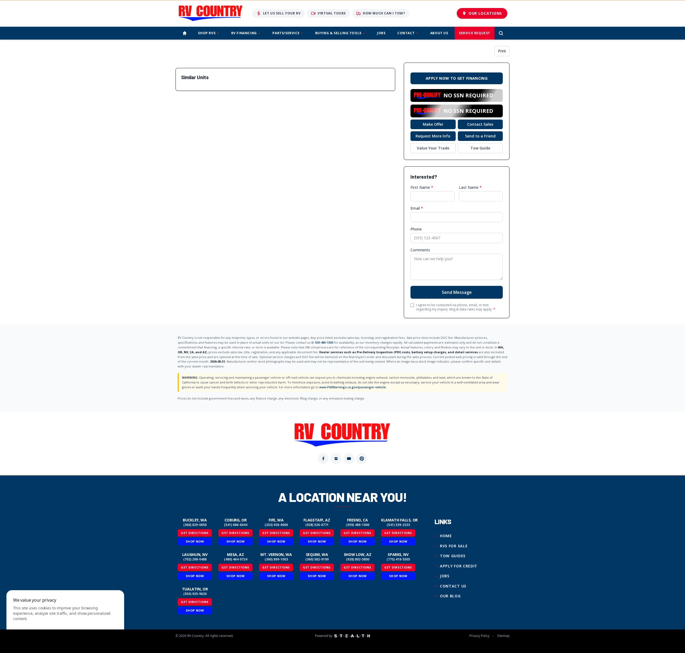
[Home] (185, 33)
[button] (456, 95)
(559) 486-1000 (357, 525)
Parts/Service (285, 33)
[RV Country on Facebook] (323, 458)
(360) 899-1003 (276, 559)
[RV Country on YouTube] (349, 458)
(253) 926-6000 (276, 525)
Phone (416, 229)
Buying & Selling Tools (338, 33)
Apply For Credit (458, 566)
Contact (405, 33)
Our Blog (450, 595)
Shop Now (195, 541)
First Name (421, 187)
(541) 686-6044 (235, 525)
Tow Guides (453, 555)
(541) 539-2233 (398, 525)
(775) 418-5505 (398, 559)
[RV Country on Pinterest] (361, 458)
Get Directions (195, 533)
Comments (420, 249)
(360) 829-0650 (195, 525)
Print (502, 50)
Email (416, 208)
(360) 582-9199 (317, 559)
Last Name (470, 187)
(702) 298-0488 (195, 559)
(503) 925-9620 (195, 594)
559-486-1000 (324, 342)
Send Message (457, 292)
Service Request (474, 33)
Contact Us (453, 586)
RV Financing (244, 33)
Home (446, 535)
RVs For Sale (453, 545)
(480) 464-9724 (235, 559)
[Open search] (500, 33)
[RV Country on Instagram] (336, 458)
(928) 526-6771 (317, 525)
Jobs (381, 33)
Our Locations (485, 13)
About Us (439, 33)
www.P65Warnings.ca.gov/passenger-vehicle (352, 387)
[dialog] (65, 618)
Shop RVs (206, 33)
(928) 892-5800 (357, 559)
